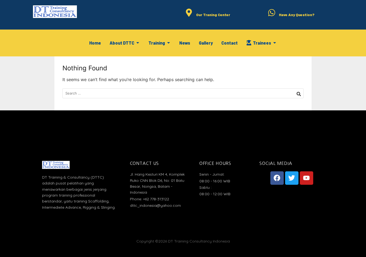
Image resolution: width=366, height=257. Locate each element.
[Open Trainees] (274, 43)
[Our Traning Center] (189, 13)
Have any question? (297, 14)
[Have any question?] (272, 13)
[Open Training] (168, 43)
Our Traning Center (213, 14)
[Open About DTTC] (138, 43)
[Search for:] (183, 93)
